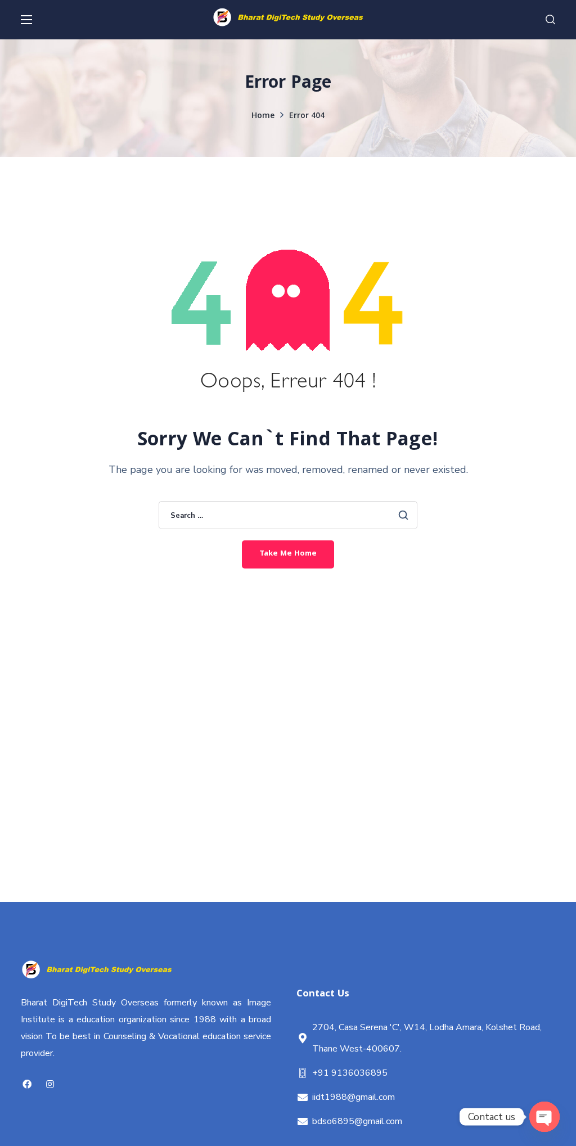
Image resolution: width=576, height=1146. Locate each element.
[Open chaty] (544, 1117)
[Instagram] (49, 1084)
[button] (550, 20)
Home (262, 116)
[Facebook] (26, 1084)
